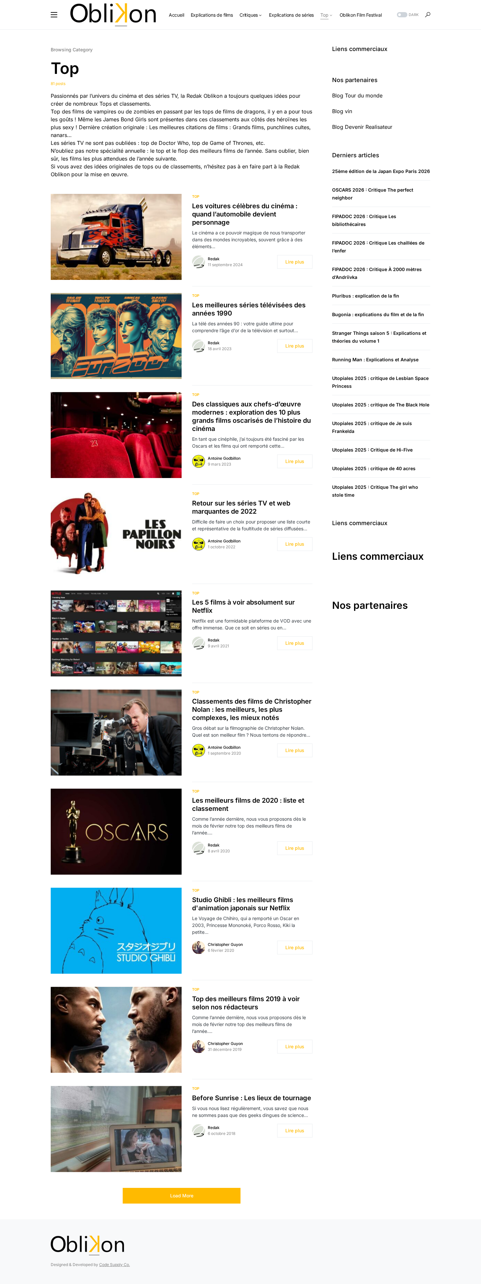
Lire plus (294, 262)
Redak (214, 258)
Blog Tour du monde (357, 95)
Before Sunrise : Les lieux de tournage (251, 1098)
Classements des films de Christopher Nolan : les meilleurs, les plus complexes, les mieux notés (252, 709)
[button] (54, 14)
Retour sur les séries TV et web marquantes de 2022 (241, 507)
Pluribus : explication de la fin (365, 296)
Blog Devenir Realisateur (362, 127)
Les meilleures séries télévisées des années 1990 (249, 309)
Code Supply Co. (114, 1264)
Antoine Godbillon (224, 458)
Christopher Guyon (225, 944)
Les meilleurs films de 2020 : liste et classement (248, 804)
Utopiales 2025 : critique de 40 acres (374, 468)
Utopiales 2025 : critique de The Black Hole (380, 404)
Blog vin (342, 111)
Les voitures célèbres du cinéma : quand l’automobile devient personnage (244, 214)
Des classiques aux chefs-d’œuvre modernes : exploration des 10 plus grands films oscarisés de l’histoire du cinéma (251, 416)
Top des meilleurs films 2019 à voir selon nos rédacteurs (246, 1003)
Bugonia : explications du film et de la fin (378, 314)
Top (195, 196)
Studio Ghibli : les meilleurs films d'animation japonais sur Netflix (242, 904)
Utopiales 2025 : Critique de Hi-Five (372, 450)
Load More (181, 1195)
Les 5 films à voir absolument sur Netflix (243, 606)
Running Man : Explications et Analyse (375, 359)
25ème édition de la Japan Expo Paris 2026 (381, 171)
